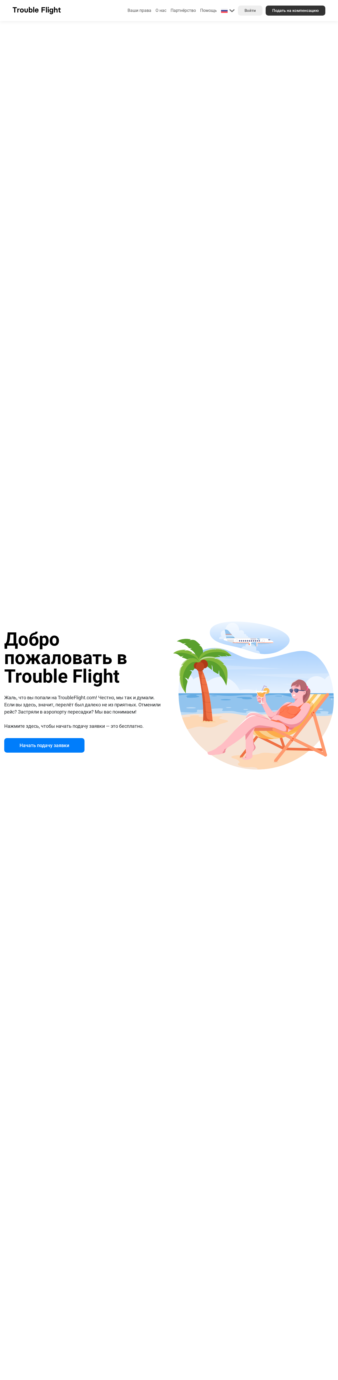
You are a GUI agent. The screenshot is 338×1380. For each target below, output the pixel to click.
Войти (250, 10)
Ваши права (139, 10)
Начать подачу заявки (44, 745)
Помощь (208, 10)
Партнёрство (183, 10)
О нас (161, 10)
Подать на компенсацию (295, 10)
